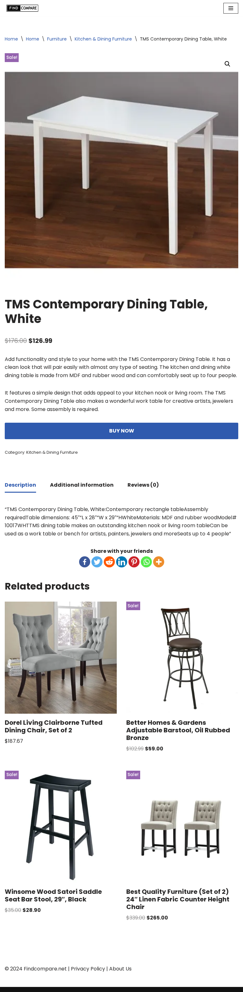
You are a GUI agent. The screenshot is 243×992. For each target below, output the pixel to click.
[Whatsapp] (146, 561)
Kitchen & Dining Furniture (103, 39)
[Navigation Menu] (230, 8)
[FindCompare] (24, 8)
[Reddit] (109, 561)
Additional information (82, 485)
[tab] (20, 485)
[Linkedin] (121, 561)
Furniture (57, 39)
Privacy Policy (88, 968)
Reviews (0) (143, 485)
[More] (158, 561)
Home (11, 39)
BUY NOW (121, 430)
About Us (120, 968)
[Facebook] (84, 561)
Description (20, 485)
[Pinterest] (134, 561)
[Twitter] (97, 561)
